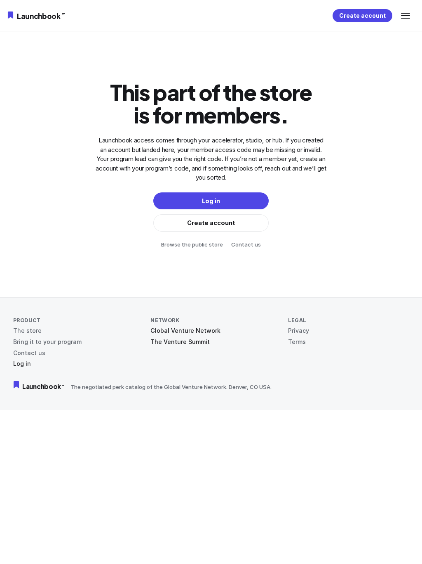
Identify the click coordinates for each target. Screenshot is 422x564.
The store (27, 330)
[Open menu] (405, 16)
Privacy (298, 330)
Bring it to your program (47, 341)
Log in (22, 363)
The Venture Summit (180, 341)
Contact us (246, 244)
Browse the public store (192, 244)
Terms (297, 341)
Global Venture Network (185, 330)
